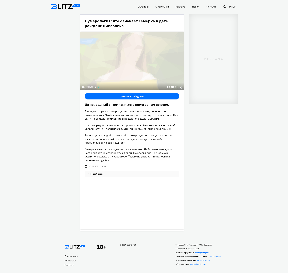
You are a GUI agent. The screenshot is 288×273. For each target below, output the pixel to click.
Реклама (180, 6)
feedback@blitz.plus (198, 264)
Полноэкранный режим (177, 87)
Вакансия (143, 6)
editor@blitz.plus (202, 253)
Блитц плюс (65, 6)
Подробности (96, 173)
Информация (172, 87)
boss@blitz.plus (214, 256)
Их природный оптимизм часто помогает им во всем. (127, 104)
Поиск (195, 6)
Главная (75, 247)
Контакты (211, 6)
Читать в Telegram (132, 96)
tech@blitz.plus (203, 260)
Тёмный (231, 6)
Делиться (181, 87)
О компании (162, 6)
